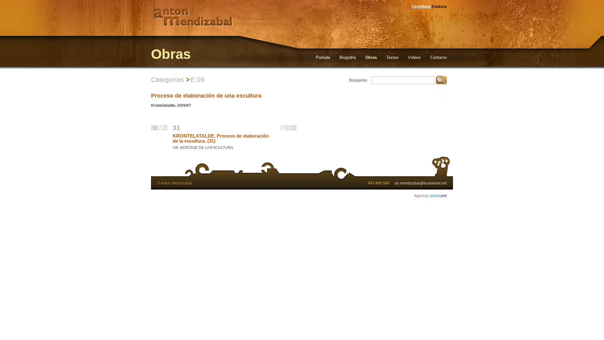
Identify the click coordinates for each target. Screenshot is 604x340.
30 (161, 127)
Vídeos (414, 57)
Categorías (167, 79)
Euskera (439, 6)
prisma (438, 196)
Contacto (438, 57)
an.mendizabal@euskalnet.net (420, 183)
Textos (392, 57)
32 (283, 127)
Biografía (347, 57)
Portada (323, 57)
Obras (371, 57)
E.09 (197, 79)
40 (292, 127)
